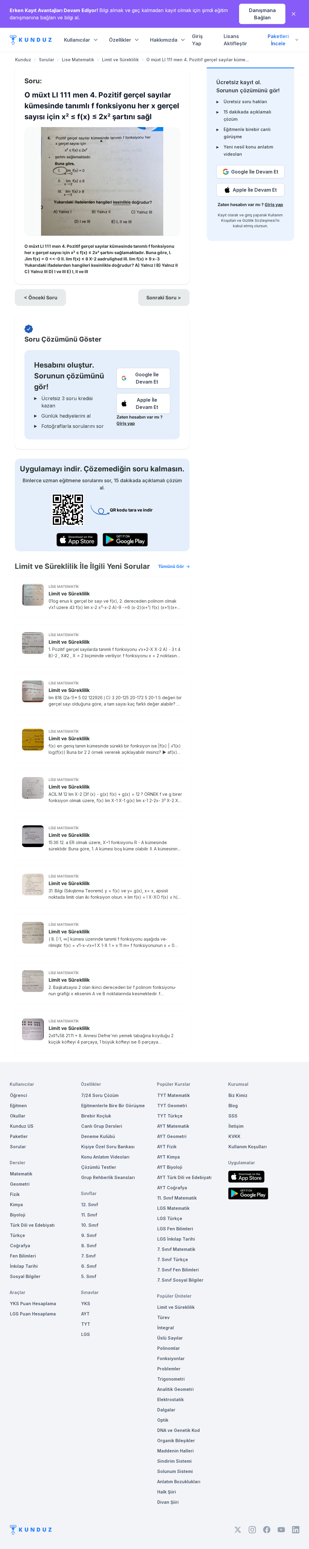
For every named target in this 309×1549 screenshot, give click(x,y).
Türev (163, 1317)
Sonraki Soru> (163, 298)
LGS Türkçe (169, 1218)
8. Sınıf (89, 1245)
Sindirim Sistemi (174, 1461)
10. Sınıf (89, 1225)
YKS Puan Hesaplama (33, 1303)
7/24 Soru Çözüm (100, 1095)
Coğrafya (20, 1245)
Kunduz (23, 59)
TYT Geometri (172, 1105)
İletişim (236, 1126)
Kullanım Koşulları (247, 1146)
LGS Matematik (173, 1208)
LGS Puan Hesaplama (33, 1313)
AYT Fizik (167, 1146)
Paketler (19, 1136)
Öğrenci (18, 1095)
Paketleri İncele (278, 39)
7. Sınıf (88, 1255)
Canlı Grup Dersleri (101, 1126)
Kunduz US (21, 1126)
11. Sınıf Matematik (177, 1197)
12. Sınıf (89, 1204)
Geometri (20, 1184)
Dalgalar (166, 1409)
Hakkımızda (163, 40)
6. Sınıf (89, 1266)
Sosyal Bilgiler (25, 1276)
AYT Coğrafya (172, 1187)
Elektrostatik (170, 1399)
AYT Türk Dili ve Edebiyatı (184, 1177)
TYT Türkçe (170, 1115)
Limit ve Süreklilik (120, 59)
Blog (233, 1105)
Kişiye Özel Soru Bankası (108, 1146)
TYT (85, 1324)
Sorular (46, 59)
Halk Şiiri (166, 1491)
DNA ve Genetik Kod (178, 1430)
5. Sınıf (88, 1276)
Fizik (15, 1194)
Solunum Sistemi (175, 1471)
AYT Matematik (173, 1126)
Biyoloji (17, 1214)
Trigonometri (171, 1379)
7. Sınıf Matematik (176, 1249)
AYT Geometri (171, 1136)
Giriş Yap (197, 39)
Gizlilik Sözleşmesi (259, 220)
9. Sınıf (89, 1235)
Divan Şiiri (168, 1502)
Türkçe (17, 1235)
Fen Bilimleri (23, 1255)
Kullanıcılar (77, 40)
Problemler (168, 1368)
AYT (85, 1313)
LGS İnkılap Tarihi (176, 1238)
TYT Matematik (173, 1095)
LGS (85, 1334)
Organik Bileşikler (176, 1440)
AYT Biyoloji (169, 1167)
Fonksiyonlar (171, 1358)
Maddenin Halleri (175, 1450)
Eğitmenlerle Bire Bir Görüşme (113, 1105)
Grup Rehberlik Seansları (108, 1177)
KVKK (234, 1136)
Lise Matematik (78, 59)
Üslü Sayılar (170, 1337)
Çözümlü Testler (98, 1167)
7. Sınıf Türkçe (172, 1259)
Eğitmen (18, 1105)
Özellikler (120, 40)
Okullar (17, 1115)
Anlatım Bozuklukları (178, 1481)
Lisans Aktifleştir (235, 39)
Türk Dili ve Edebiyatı (32, 1225)
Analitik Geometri (175, 1389)
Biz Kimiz (237, 1095)
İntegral (165, 1327)
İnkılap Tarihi (24, 1266)
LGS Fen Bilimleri (175, 1228)
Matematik (21, 1173)
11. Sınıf (89, 1214)
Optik (162, 1420)
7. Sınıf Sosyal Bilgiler (180, 1280)
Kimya (16, 1204)
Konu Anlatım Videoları (105, 1156)
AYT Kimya (168, 1156)
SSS (232, 1115)
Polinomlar (168, 1348)
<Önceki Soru (40, 298)
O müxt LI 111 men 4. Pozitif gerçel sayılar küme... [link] (197, 59)
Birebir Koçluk (96, 1115)
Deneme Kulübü (98, 1136)
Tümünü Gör (171, 566)
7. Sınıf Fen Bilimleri (178, 1269)
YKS (85, 1303)
